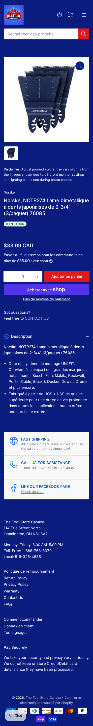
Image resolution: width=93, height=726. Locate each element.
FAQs (8, 604)
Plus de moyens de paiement (46, 299)
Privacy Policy (16, 584)
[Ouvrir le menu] (83, 14)
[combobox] (46, 33)
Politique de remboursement (29, 571)
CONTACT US (37, 318)
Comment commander (23, 619)
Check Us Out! (32, 492)
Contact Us (13, 597)
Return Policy (15, 578)
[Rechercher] (83, 34)
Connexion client (18, 626)
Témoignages (16, 632)
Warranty (11, 591)
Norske (9, 192)
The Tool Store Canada (43, 697)
